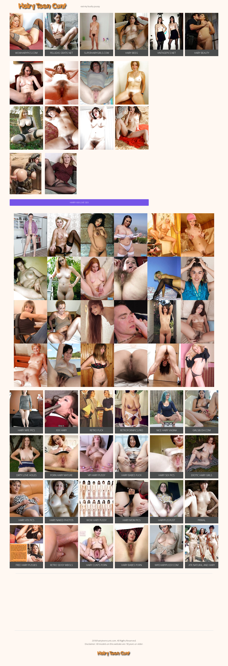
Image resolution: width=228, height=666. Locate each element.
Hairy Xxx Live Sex (79, 202)
